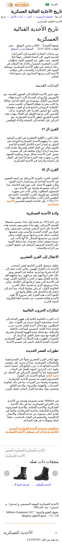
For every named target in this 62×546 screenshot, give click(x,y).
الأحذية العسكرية (15, 455)
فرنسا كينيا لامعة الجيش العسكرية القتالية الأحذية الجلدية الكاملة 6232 (20, 484)
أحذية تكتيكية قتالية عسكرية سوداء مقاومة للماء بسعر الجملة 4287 (42, 484)
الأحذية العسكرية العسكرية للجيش (25, 450)
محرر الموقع (18, 48)
